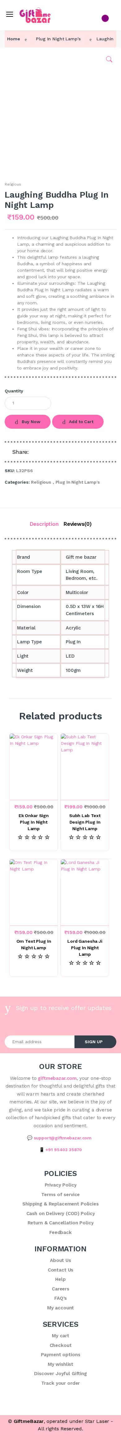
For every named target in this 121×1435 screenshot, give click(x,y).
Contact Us (22, 91)
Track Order (22, 102)
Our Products (24, 68)
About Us (19, 79)
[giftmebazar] (26, 12)
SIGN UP (94, 1041)
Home (16, 45)
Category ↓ (22, 56)
